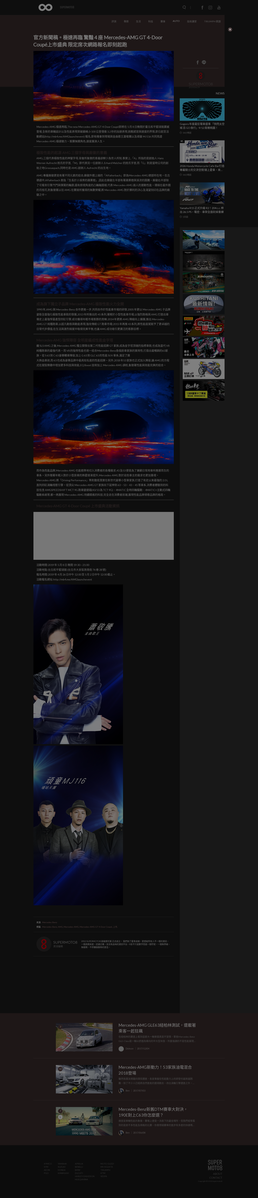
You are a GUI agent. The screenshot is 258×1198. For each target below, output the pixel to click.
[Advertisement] (115, 51)
